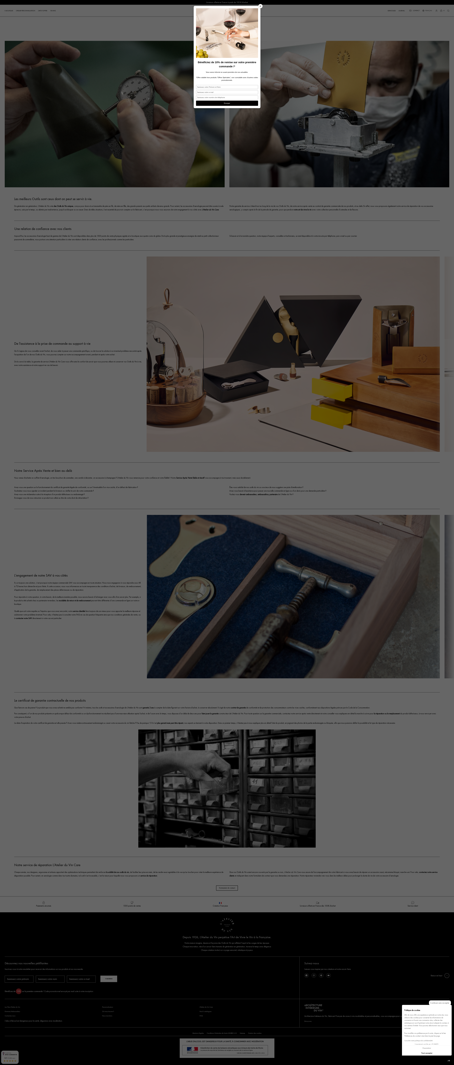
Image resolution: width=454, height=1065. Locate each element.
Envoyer (227, 103)
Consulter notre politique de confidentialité (418, 1041)
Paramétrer (427, 1048)
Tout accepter (426, 1053)
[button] (449, 1061)
